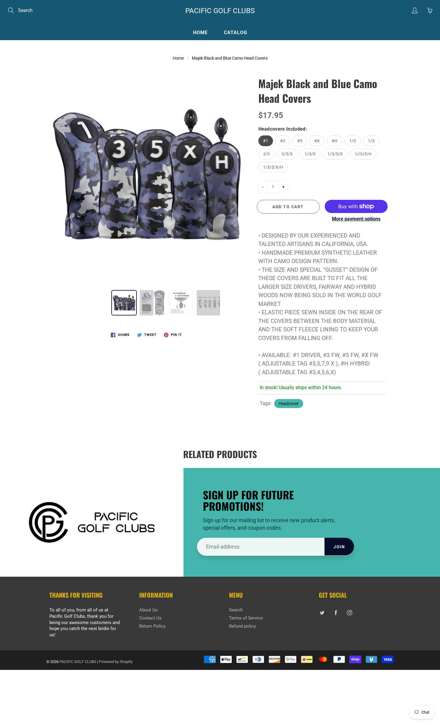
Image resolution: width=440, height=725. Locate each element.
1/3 (352, 140)
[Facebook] (335, 612)
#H (334, 140)
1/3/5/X (335, 154)
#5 (299, 140)
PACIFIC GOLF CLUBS (220, 11)
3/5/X (287, 154)
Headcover (289, 403)
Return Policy (152, 626)
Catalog (235, 32)
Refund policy (242, 626)
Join (339, 546)
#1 (265, 140)
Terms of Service (246, 618)
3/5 (266, 154)
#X (317, 140)
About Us (148, 610)
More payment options (356, 219)
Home (200, 32)
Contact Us (150, 618)
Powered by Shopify (116, 661)
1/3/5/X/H (273, 167)
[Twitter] (322, 612)
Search (236, 610)
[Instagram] (349, 612)
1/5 (371, 140)
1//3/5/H (363, 154)
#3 (282, 140)
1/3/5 (310, 154)
